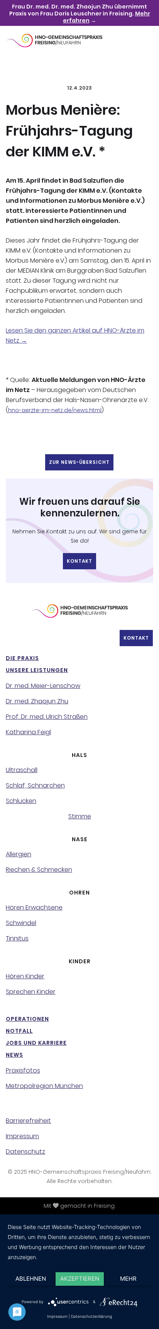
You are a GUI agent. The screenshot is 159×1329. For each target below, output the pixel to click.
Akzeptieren (79, 1278)
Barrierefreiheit (28, 1121)
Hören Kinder (25, 976)
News (14, 1055)
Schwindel (21, 923)
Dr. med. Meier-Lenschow (43, 686)
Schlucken (21, 801)
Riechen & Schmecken (39, 870)
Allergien (18, 854)
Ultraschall (21, 770)
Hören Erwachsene (34, 907)
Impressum (22, 1136)
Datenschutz (25, 1152)
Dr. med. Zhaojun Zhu (37, 701)
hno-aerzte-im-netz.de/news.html (54, 410)
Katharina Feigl (28, 732)
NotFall (19, 1031)
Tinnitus (17, 938)
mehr (128, 1278)
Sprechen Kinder (31, 992)
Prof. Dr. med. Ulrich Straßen (47, 717)
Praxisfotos (23, 1070)
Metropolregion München (44, 1086)
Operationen (27, 1019)
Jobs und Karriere (36, 1043)
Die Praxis (22, 658)
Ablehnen (30, 1278)
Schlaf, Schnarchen (35, 785)
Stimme (79, 816)
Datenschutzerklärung (91, 1316)
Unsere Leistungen (37, 670)
